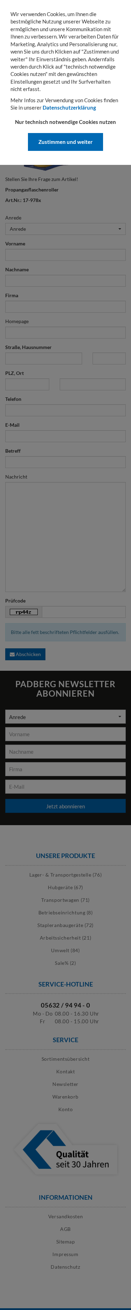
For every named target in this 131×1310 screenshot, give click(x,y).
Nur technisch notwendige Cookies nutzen (65, 122)
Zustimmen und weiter (65, 142)
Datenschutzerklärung (69, 107)
